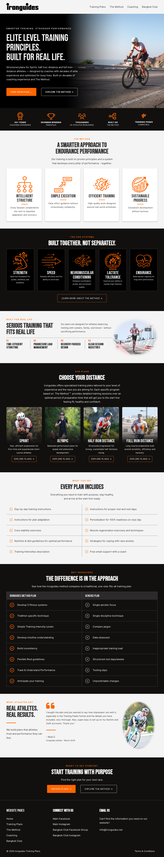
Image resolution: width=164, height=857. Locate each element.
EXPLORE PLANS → (24, 459)
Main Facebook (61, 818)
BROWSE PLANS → (61, 789)
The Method (116, 6)
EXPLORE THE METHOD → (59, 92)
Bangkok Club (150, 6)
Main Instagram (61, 824)
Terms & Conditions (145, 851)
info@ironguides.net (111, 829)
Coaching (132, 6)
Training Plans (98, 6)
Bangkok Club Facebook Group (70, 829)
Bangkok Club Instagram (66, 835)
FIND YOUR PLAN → (21, 92)
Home (9, 818)
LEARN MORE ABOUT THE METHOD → (82, 298)
